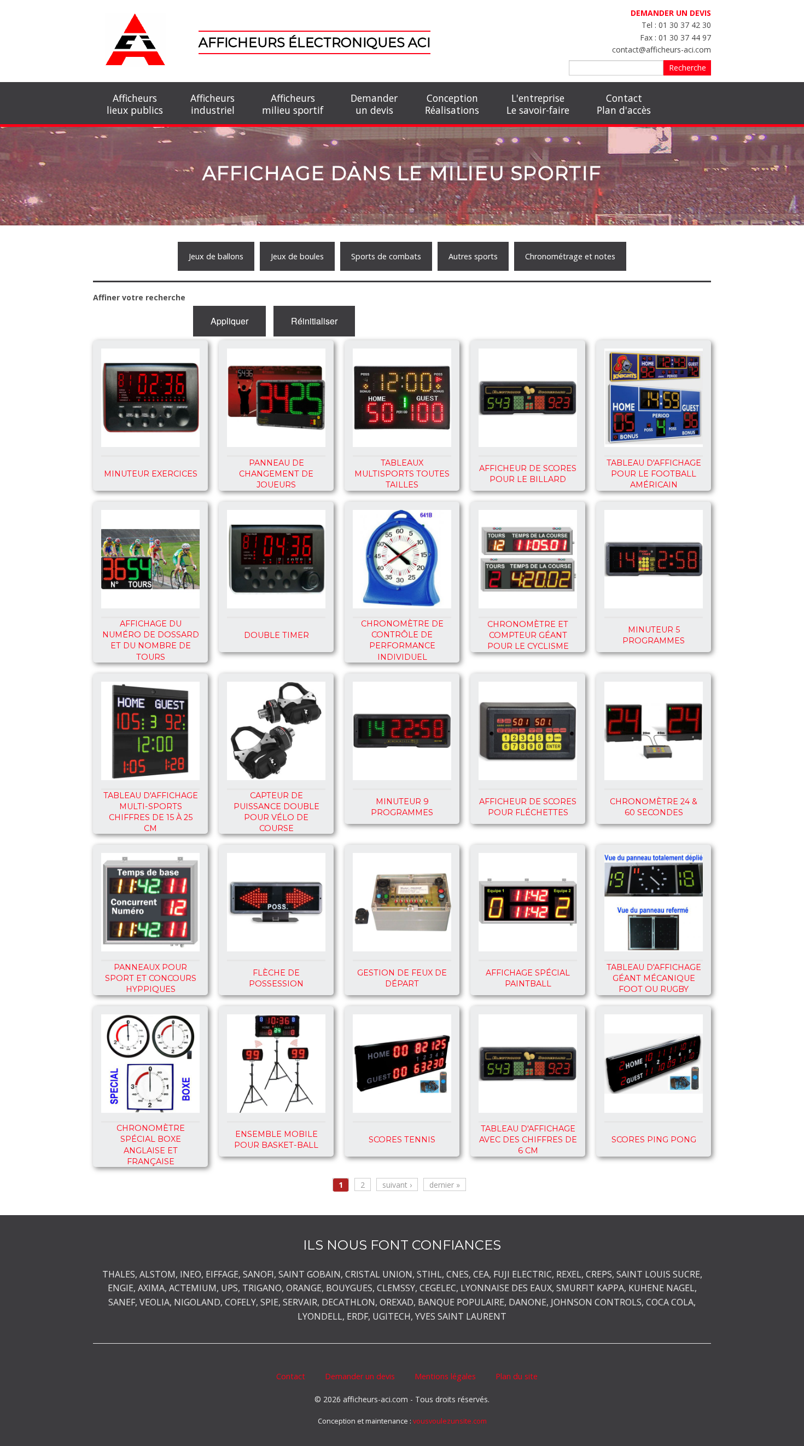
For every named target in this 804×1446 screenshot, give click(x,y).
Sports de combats (386, 256)
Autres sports (473, 256)
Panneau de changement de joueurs (276, 474)
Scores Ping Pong (653, 1140)
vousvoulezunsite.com (450, 1421)
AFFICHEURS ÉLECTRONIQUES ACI (314, 42)
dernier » (444, 1185)
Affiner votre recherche (139, 297)
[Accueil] (135, 38)
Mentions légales (445, 1376)
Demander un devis (360, 1376)
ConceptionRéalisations (452, 103)
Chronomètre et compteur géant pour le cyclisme (528, 635)
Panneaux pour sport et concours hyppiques (150, 978)
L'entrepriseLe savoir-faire (537, 103)
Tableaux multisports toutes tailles (402, 474)
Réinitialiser (314, 321)
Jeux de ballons (216, 256)
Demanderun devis (374, 103)
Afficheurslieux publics (135, 103)
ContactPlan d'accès (624, 103)
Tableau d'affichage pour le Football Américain (654, 474)
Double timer (276, 635)
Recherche (687, 67)
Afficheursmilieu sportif (292, 103)
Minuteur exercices (150, 474)
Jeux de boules (297, 256)
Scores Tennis (402, 1140)
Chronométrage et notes (570, 256)
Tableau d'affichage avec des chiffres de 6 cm (528, 1139)
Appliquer (229, 321)
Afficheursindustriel (212, 103)
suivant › (397, 1185)
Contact (290, 1376)
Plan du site (517, 1376)
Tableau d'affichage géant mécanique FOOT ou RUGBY (654, 978)
